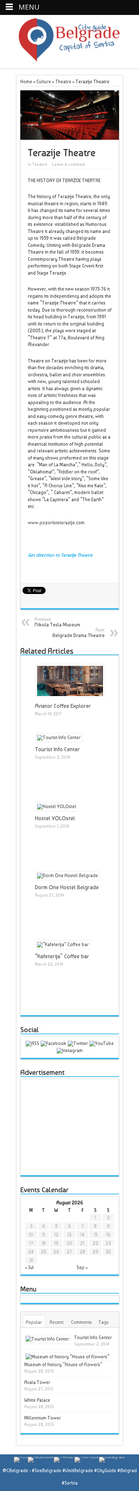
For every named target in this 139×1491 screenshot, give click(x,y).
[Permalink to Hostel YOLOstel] (57, 806)
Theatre (63, 81)
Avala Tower (37, 1382)
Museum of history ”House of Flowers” (63, 1364)
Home (26, 81)
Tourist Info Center (57, 749)
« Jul (29, 1267)
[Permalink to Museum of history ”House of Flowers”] (67, 1356)
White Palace (37, 1400)
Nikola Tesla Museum (57, 622)
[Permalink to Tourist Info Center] (59, 737)
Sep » (82, 1267)
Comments (81, 1322)
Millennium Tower (42, 1418)
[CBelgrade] (69, 57)
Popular (34, 1322)
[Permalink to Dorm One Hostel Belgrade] (67, 875)
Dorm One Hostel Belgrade (67, 887)
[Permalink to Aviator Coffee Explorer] (70, 696)
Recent (56, 1322)
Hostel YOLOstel (55, 818)
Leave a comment (68, 164)
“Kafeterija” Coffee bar (62, 956)
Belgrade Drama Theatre (78, 632)
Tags (103, 1322)
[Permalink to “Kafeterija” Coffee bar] (63, 944)
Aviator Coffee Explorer (63, 706)
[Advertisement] (75, 1127)
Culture (43, 81)
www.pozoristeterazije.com (56, 522)
